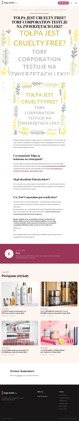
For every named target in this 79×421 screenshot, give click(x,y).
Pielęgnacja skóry (63, 400)
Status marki (30, 9)
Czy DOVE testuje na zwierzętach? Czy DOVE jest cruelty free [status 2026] (14, 312)
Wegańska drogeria (63, 3)
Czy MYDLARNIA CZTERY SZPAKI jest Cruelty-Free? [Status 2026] (53, 351)
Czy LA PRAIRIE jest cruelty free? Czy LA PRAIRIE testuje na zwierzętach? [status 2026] (55, 312)
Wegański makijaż (63, 406)
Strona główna (15, 9)
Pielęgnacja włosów (63, 403)
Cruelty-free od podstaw (64, 398)
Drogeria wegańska (42, 396)
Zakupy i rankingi (63, 409)
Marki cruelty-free (23, 9)
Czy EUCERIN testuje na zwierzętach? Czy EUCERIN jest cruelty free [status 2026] (15, 351)
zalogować (19, 375)
